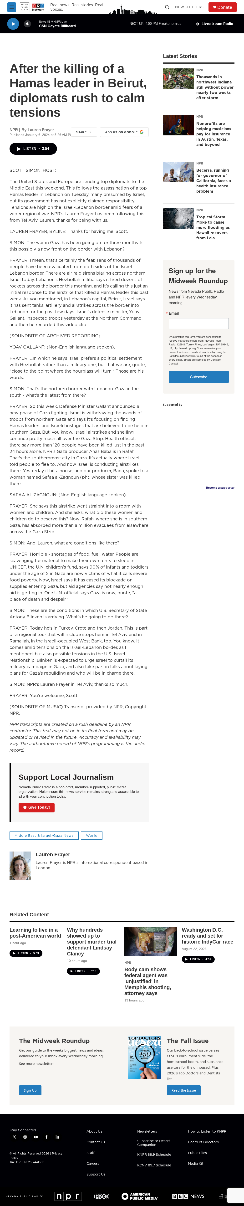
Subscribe (198, 377)
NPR (199, 70)
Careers (92, 1164)
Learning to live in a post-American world (35, 933)
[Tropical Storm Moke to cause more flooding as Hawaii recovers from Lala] (178, 218)
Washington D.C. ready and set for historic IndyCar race (207, 936)
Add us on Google (121, 132)
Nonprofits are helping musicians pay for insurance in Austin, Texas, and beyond (213, 134)
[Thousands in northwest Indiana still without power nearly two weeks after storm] (178, 78)
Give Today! (39, 807)
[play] (13, 24)
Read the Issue (184, 1090)
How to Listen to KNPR (207, 1132)
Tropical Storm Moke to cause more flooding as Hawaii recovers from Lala (213, 227)
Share (81, 132)
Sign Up (30, 1090)
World (91, 835)
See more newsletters (36, 1063)
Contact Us (95, 1142)
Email (174, 313)
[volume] (27, 24)
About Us (94, 1132)
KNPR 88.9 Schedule (154, 1155)
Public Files (197, 1153)
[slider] (35, 23)
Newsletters (189, 7)
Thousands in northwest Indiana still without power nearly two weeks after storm (215, 87)
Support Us (95, 1174)
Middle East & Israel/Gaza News (44, 835)
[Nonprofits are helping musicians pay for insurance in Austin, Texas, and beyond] (178, 125)
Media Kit (195, 1164)
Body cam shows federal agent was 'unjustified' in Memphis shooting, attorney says (147, 981)
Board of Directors (203, 1142)
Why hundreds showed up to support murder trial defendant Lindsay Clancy (92, 942)
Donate (224, 7)
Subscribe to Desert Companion (153, 1143)
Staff (90, 1153)
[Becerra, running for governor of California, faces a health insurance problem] (178, 172)
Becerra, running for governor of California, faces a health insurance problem (213, 181)
